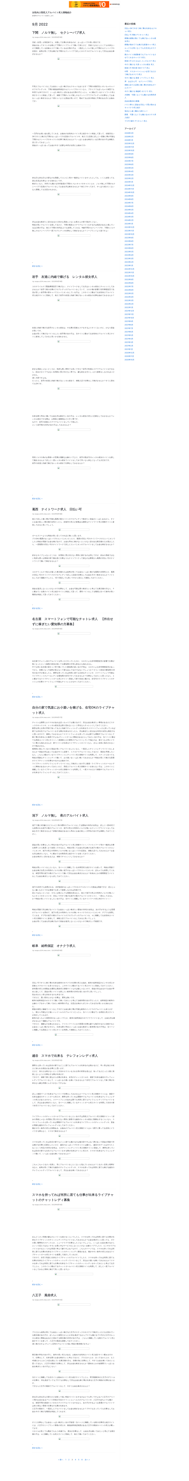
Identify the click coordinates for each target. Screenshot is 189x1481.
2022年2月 (129, 304)
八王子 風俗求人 (44, 1295)
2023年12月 (129, 227)
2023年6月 (129, 248)
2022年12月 (129, 269)
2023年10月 (129, 234)
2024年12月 (129, 185)
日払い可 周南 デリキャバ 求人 (137, 35)
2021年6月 (129, 332)
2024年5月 (129, 210)
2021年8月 (129, 325)
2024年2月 (129, 220)
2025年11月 (129, 147)
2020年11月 (129, 356)
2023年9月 (129, 238)
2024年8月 (129, 199)
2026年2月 (129, 136)
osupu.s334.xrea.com (42, 37)
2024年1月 (129, 224)
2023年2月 (129, 262)
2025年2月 (129, 178)
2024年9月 (129, 196)
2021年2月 (129, 346)
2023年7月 (129, 245)
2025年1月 (129, 182)
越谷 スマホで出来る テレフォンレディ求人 (65, 1055)
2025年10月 (129, 150)
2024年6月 (129, 206)
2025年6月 (129, 164)
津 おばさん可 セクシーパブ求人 (139, 81)
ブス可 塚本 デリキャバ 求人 (136, 121)
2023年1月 (129, 265)
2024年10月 (129, 192)
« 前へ (60, 1460)
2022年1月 (129, 307)
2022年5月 (129, 293)
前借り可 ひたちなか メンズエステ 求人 (140, 61)
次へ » (87, 1460)
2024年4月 (129, 213)
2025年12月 (129, 143)
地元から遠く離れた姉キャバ (136, 111)
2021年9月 (129, 321)
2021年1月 (129, 349)
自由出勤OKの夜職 (132, 101)
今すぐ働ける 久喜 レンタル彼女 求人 (139, 64)
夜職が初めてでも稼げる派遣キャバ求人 (140, 44)
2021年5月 (129, 335)
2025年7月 (129, 161)
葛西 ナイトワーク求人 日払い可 (57, 509)
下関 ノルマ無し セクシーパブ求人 (58, 32)
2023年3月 (129, 258)
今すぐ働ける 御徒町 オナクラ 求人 (138, 91)
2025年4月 (129, 171)
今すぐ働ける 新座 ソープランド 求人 (139, 78)
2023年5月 (129, 252)
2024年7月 (129, 203)
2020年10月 (129, 360)
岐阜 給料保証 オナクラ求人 (53, 946)
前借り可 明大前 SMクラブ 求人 (137, 68)
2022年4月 (129, 297)
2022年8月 (129, 283)
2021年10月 (129, 318)
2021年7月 (129, 328)
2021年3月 (129, 342)
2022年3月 (129, 300)
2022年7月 (129, 286)
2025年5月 (129, 168)
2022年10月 (129, 276)
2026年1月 (129, 140)
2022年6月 (129, 290)
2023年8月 (129, 241)
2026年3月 (129, 133)
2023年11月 (129, 231)
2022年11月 (129, 272)
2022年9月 (129, 279)
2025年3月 (129, 175)
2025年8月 (129, 157)
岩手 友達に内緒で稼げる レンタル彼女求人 (64, 277)
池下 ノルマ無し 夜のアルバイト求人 (60, 815)
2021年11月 (129, 314)
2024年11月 (129, 189)
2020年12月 (129, 353)
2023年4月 (129, 255)
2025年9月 (129, 154)
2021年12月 (129, 311)
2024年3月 (129, 217)
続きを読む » (37, 266)
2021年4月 (129, 339)
